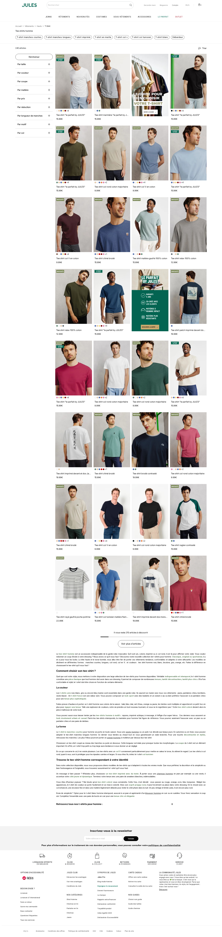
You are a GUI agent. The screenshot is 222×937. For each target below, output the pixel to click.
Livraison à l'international (30, 898)
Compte (175, 5)
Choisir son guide (135, 899)
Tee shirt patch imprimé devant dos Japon (191, 330)
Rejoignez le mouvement (108, 886)
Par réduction (24, 107)
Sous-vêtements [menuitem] (122, 17)
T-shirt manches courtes (29, 37)
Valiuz (118, 931)
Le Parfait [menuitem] (163, 17)
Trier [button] (204, 48)
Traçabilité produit (105, 908)
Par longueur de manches (30, 115)
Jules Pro (101, 877)
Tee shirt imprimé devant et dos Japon (74, 473)
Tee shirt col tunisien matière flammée (113, 617)
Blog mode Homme (105, 882)
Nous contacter (26, 911)
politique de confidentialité (164, 845)
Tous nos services (27, 920)
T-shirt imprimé (82, 37)
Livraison (23, 893)
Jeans (69, 917)
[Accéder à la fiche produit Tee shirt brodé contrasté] (150, 439)
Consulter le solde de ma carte (140, 886)
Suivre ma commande (28, 907)
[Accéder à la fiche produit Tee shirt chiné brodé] (112, 224)
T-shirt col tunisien (141, 37)
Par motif (21, 124)
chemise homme (165, 774)
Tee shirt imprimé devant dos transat (150, 617)
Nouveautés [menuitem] (83, 17)
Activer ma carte (134, 882)
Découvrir (163, 890)
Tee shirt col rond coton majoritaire (111, 186)
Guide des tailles (134, 904)
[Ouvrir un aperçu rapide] (89, 57)
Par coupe (22, 81)
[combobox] (90, 5)
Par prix (21, 98)
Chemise (70, 913)
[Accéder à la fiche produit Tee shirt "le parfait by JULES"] (73, 81)
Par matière (22, 90)
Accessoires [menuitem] (144, 17)
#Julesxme (40, 931)
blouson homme (153, 793)
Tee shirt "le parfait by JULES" (70, 115)
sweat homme (114, 738)
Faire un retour (26, 902)
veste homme (132, 732)
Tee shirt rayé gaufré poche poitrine (73, 617)
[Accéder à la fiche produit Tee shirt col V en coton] (150, 153)
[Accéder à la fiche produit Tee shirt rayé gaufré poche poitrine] (73, 583)
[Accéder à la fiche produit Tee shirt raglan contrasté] (188, 511)
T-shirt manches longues (58, 37)
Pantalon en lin (72, 908)
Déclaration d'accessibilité (108, 917)
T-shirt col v (122, 37)
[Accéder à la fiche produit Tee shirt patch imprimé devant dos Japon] (188, 296)
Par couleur (23, 73)
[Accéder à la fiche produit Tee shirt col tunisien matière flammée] (112, 583)
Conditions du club (74, 886)
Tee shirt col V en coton (144, 186)
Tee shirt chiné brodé (105, 258)
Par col (20, 133)
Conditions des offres (56, 931)
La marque (102, 895)
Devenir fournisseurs (106, 891)
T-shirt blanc (161, 37)
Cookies (110, 931)
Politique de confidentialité (78, 931)
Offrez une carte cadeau (137, 877)
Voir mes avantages (74, 882)
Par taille (21, 64)
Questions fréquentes (28, 915)
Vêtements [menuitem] (64, 17)
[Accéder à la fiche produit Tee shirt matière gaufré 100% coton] (150, 224)
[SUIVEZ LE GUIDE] (150, 85)
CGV (94, 931)
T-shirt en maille (103, 37)
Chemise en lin (72, 904)
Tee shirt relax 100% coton (183, 258)
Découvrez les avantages (76, 877)
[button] (88, 57)
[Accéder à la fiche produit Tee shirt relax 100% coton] (188, 224)
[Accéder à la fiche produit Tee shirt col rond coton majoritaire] (112, 153)
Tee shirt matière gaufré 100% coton (150, 258)
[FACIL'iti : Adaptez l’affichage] (27, 878)
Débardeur (177, 37)
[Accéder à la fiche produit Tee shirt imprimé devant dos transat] (150, 583)
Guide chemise (134, 908)
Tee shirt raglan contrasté (183, 545)
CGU (101, 931)
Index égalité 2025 (105, 913)
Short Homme (72, 899)
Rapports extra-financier (107, 899)
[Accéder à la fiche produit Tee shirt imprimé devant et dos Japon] (73, 439)
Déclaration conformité (106, 904)
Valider (131, 838)
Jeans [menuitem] (48, 17)
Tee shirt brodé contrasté (145, 473)
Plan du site (129, 931)
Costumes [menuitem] (101, 17)
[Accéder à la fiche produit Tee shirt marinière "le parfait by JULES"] (112, 81)
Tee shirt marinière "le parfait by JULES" (114, 115)
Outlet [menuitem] (179, 17)
